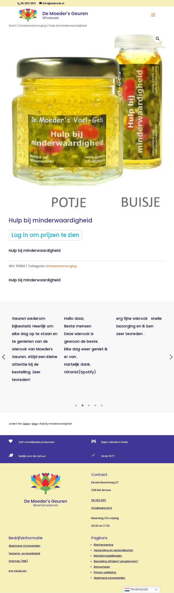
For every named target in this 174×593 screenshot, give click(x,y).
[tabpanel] (35, 349)
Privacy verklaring (105, 572)
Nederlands (139, 589)
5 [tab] (102, 405)
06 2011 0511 (98, 500)
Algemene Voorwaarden (24, 546)
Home (26, 423)
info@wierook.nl (101, 508)
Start (12, 25)
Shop (34, 423)
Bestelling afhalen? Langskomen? (116, 561)
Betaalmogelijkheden (108, 556)
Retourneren (102, 567)
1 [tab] (76, 405)
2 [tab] (82, 405)
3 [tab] (89, 405)
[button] (157, 38)
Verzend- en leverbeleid (24, 553)
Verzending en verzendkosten (113, 550)
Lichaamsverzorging (32, 25)
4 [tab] (95, 405)
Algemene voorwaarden (109, 578)
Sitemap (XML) (18, 561)
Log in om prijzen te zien (45, 235)
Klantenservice (103, 544)
